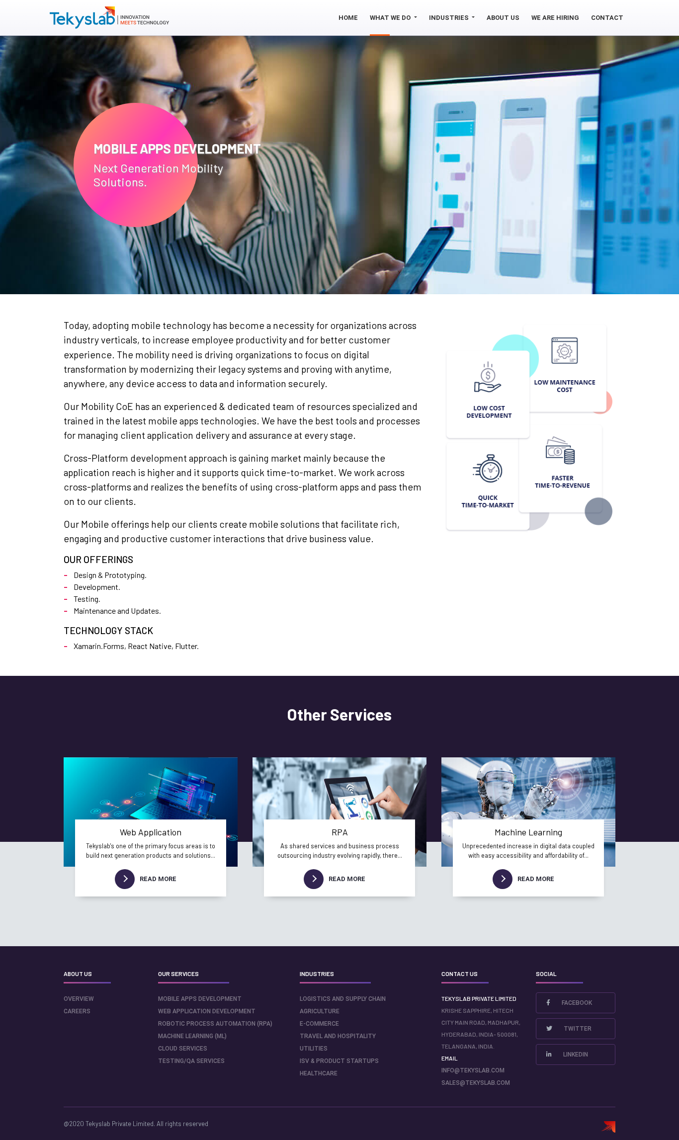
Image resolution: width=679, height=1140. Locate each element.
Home (348, 17)
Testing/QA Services (191, 1061)
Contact (607, 17)
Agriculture (320, 1011)
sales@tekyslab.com (475, 1082)
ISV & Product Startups (339, 1061)
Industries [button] (449, 17)
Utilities (314, 1048)
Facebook (576, 1002)
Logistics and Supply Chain (343, 998)
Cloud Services (182, 1048)
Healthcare (319, 1073)
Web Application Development (206, 1011)
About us (503, 17)
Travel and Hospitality (338, 1036)
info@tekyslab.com (473, 1070)
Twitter (577, 1028)
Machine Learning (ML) (192, 1036)
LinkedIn (575, 1054)
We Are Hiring (555, 17)
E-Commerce (319, 1023)
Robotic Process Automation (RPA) (215, 1023)
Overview (79, 998)
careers (77, 1011)
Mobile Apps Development (200, 998)
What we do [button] (391, 17)
